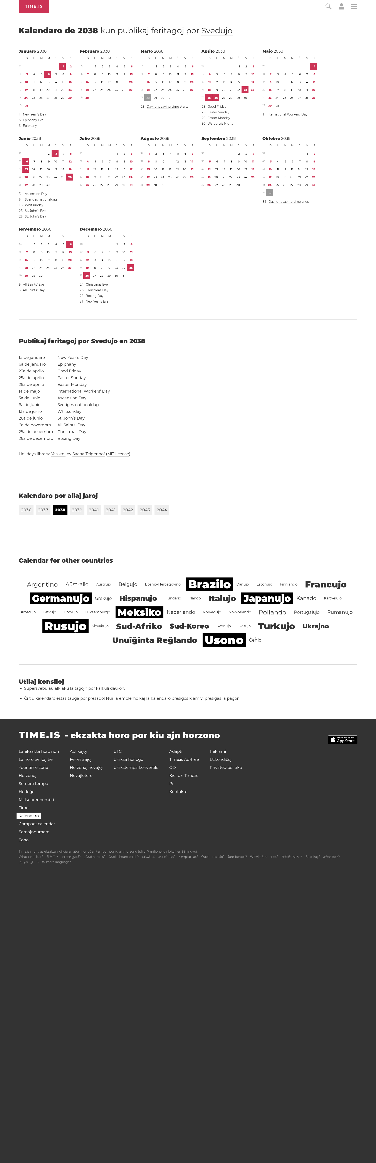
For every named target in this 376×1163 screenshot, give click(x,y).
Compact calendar (37, 824)
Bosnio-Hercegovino (163, 584)
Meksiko (139, 612)
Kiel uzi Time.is (183, 775)
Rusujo (65, 626)
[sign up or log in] (341, 8)
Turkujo (276, 626)
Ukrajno (316, 626)
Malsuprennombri (36, 799)
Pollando (272, 612)
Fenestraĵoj (81, 759)
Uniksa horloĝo (128, 759)
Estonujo (264, 584)
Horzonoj (27, 775)
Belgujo (128, 584)
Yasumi (58, 454)
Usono (224, 640)
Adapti (175, 751)
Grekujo (103, 598)
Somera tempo (33, 783)
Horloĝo (26, 791)
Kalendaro (28, 815)
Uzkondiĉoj (221, 759)
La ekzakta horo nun (39, 751)
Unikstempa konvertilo (136, 767)
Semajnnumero (34, 832)
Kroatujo (28, 612)
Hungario (173, 598)
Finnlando (288, 584)
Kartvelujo (333, 598)
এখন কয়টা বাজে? (167, 857)
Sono (24, 840)
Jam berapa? (237, 857)
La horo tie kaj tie (36, 759)
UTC (118, 751)
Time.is (34, 6)
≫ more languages (56, 862)
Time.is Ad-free (184, 759)
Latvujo (49, 612)
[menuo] (354, 7)
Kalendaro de (126, 30)
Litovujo (71, 612)
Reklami (218, 751)
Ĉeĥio (255, 640)
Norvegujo (212, 612)
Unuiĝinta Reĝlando (154, 640)
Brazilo (209, 584)
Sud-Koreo (189, 626)
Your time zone (33, 767)
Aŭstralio (77, 584)
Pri (172, 783)
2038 (42, 51)
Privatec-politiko (226, 767)
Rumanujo (340, 612)
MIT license (118, 454)
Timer (24, 807)
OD (172, 767)
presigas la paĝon (222, 698)
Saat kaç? (313, 857)
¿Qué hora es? (95, 857)
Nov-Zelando (240, 612)
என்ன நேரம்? (331, 857)
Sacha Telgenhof (88, 454)
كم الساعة (148, 857)
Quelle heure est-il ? (124, 857)
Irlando (195, 598)
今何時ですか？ (292, 857)
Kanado (306, 598)
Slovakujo (100, 626)
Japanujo (267, 598)
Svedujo (217, 30)
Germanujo (60, 598)
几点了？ (52, 857)
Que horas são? (213, 857)
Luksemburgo (97, 612)
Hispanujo (138, 598)
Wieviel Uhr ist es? (264, 857)
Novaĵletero (81, 775)
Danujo (242, 584)
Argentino (42, 584)
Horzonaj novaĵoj (86, 767)
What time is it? (31, 857)
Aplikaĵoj (78, 751)
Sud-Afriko (139, 626)
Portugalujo (307, 612)
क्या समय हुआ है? (71, 857)
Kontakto (178, 791)
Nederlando (181, 612)
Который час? (188, 857)
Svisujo (244, 626)
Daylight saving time (163, 107)
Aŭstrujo (103, 584)
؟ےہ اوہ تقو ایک (29, 862)
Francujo (326, 584)
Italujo (222, 598)
